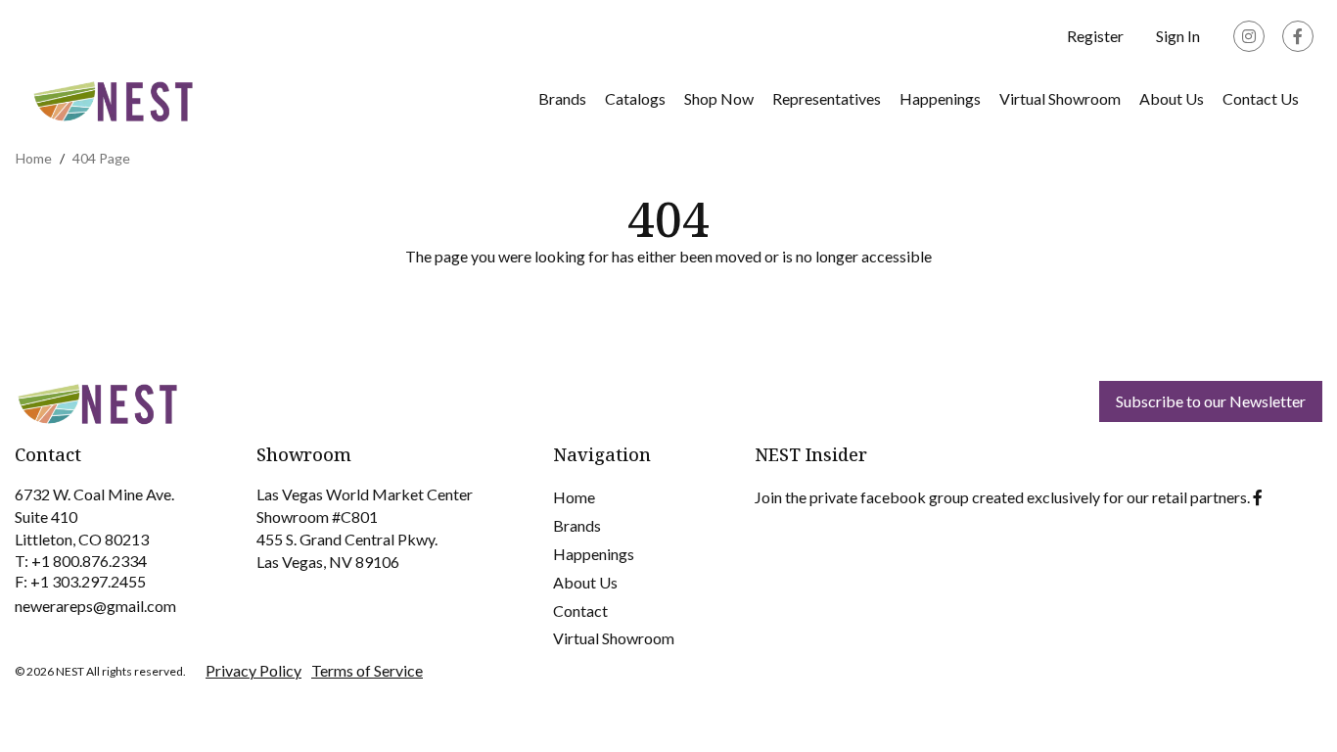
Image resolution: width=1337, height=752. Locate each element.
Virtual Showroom (613, 638)
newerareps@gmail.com (95, 605)
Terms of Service (367, 670)
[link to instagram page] (1248, 36)
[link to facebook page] (1297, 36)
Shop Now (719, 98)
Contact (580, 610)
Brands (562, 98)
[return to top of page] (1300, 715)
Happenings (940, 98)
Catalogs (635, 98)
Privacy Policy (253, 670)
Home (574, 497)
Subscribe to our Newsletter (1211, 401)
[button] (1178, 36)
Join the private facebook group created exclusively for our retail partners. (1002, 497)
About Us (1171, 98)
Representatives (826, 98)
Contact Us (1260, 98)
